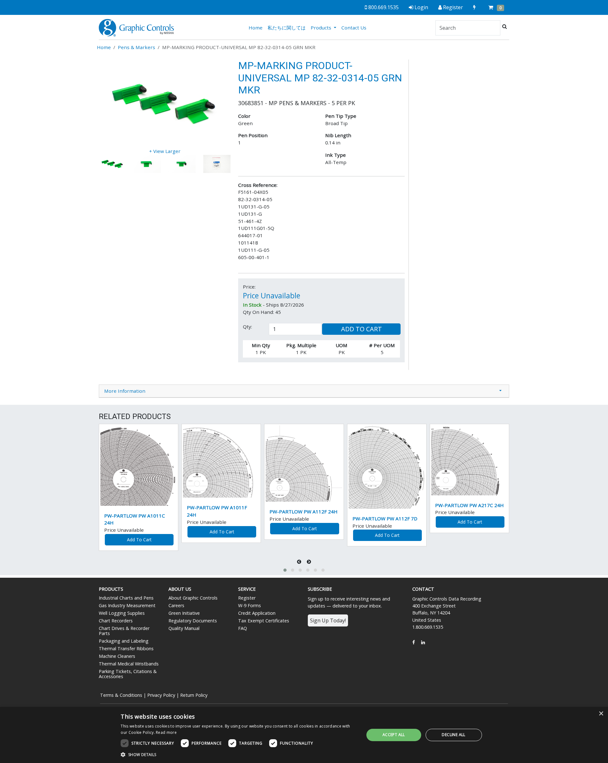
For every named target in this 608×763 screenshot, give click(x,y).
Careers (176, 605)
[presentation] (299, 561)
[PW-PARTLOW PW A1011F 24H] (221, 461)
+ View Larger (164, 151)
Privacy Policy (161, 695)
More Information (124, 391)
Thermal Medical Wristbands (129, 664)
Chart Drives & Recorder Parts (124, 630)
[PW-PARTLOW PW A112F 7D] (386, 467)
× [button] (600, 713)
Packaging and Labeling (124, 641)
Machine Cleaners (117, 656)
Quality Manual (184, 628)
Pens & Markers (136, 47)
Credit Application (257, 613)
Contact (423, 589)
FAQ (242, 628)
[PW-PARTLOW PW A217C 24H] (469, 460)
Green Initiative (184, 613)
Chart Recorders (116, 621)
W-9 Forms (249, 605)
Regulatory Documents (192, 621)
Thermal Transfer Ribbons (126, 648)
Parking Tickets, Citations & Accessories (128, 673)
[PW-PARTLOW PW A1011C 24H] (138, 465)
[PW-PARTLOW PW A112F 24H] (303, 463)
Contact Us (353, 27)
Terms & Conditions (121, 695)
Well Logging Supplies (122, 613)
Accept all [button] (394, 734)
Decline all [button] (453, 734)
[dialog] (304, 735)
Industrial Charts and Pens (126, 598)
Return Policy (193, 695)
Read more (166, 732)
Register (247, 598)
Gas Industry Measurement (127, 605)
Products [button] (321, 27)
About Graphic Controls (193, 598)
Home (257, 27)
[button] (285, 570)
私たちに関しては (287, 27)
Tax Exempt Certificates (263, 621)
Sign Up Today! (328, 620)
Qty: (247, 326)
